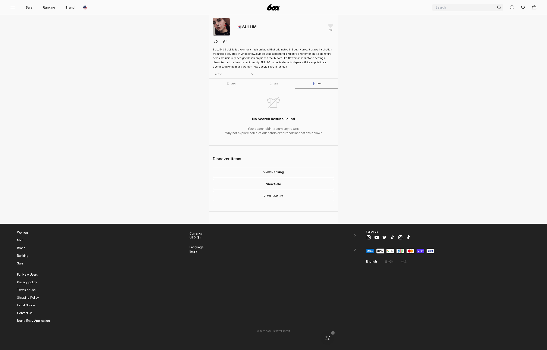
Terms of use (26, 290)
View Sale (273, 184)
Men (20, 240)
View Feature (273, 196)
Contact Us (24, 313)
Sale (29, 7)
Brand (70, 7)
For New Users (27, 274)
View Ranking (273, 172)
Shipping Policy (28, 297)
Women (22, 232)
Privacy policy (27, 282)
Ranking (49, 7)
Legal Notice (26, 305)
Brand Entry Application (33, 320)
